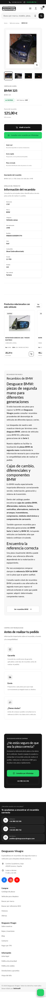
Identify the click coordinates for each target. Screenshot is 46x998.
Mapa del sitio (7, 975)
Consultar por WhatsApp (24, 773)
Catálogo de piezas (8, 892)
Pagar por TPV (7, 946)
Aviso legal (5, 956)
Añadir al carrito (24, 127)
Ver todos (38, 306)
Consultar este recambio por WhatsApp (24, 135)
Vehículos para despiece (10, 896)
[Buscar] (41, 15)
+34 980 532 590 (23, 781)
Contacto (5, 941)
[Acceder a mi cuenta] (36, 8)
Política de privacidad (9, 961)
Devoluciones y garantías (10, 971)
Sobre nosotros (7, 926)
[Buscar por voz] (35, 16)
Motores (5, 911)
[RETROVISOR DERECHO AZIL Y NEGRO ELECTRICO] (19, 323)
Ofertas (4, 916)
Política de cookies (8, 966)
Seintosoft (16, 988)
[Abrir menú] (30, 8)
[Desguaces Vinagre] (9, 8)
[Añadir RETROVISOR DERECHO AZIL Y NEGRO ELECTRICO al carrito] (31, 354)
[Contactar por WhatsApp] (40, 992)
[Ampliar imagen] (36, 65)
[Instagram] (10, 880)
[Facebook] (4, 880)
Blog (3, 936)
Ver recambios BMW (21, 609)
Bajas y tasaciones (8, 931)
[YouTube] (17, 880)
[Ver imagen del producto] (8, 76)
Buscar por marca (8, 901)
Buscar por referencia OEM (11, 906)
